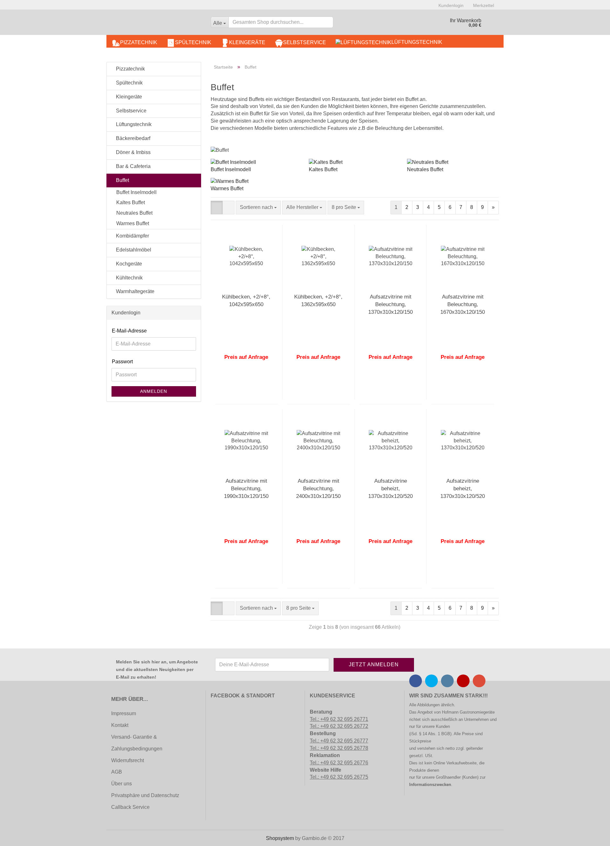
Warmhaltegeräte (134, 291)
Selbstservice (304, 42)
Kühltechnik (129, 277)
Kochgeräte (128, 263)
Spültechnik (193, 42)
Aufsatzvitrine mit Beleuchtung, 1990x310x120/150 (246, 489)
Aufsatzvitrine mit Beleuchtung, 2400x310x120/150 (318, 489)
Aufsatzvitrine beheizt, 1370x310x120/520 (390, 489)
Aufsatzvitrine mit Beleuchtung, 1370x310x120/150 (390, 304)
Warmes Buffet (227, 188)
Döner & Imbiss (133, 152)
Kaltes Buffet (323, 169)
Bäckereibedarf (132, 138)
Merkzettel (483, 5)
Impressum (123, 713)
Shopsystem (280, 838)
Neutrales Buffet (425, 169)
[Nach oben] (17, 836)
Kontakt (119, 725)
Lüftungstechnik (416, 42)
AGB (116, 772)
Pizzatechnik (138, 42)
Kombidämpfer (132, 235)
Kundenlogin (451, 5)
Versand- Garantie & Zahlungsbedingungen (136, 742)
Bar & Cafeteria (133, 166)
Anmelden (153, 391)
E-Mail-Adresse (129, 330)
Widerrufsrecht (127, 760)
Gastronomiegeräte (477, 712)
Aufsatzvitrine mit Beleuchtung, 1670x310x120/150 (462, 304)
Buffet (122, 180)
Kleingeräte (247, 42)
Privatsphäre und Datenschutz (145, 795)
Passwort (122, 361)
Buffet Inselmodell (231, 169)
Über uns (121, 783)
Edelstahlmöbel (133, 249)
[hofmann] (156, 24)
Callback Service (130, 807)
